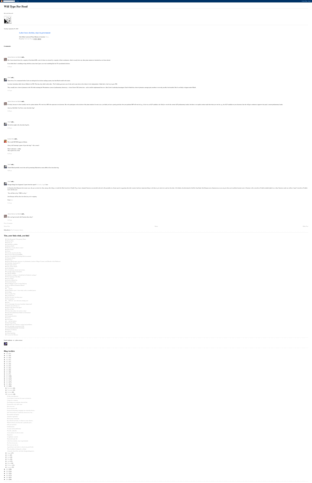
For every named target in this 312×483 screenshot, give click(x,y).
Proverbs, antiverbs (12, 430)
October (9, 392)
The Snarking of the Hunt (13, 277)
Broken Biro (10, 241)
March (9, 463)
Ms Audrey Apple (40, 184)
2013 (7, 380)
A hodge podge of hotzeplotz (14, 271)
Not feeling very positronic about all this (17, 402)
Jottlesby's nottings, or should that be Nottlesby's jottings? (21, 275)
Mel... (8, 287)
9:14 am (10, 203)
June (8, 457)
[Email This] (34, 39)
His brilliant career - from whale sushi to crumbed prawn (21, 290)
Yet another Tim (11, 294)
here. (12, 200)
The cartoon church (12, 266)
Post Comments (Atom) (17, 230)
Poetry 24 (9, 242)
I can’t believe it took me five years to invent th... (19, 398)
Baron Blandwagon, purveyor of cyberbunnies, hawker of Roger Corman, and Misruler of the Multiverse (34, 261)
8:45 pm (10, 128)
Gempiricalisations (12, 316)
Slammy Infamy (11, 258)
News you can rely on (12, 445)
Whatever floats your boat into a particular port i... (19, 422)
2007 (7, 473)
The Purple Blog (11, 323)
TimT (9, 77)
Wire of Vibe (10, 309)
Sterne (8, 251)
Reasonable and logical (13, 414)
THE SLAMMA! (11, 273)
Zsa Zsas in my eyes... (12, 443)
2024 (7, 357)
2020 (7, 366)
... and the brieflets (12, 321)
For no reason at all (12, 408)
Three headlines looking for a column (16, 449)
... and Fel (9, 288)
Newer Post (7, 226)
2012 (7, 382)
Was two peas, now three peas (14, 297)
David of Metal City (12, 280)
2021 (7, 364)
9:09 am (10, 170)
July (8, 455)
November (10, 390)
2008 (7, 471)
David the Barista (11, 282)
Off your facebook (11, 424)
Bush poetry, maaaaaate (13, 418)
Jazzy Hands (10, 278)
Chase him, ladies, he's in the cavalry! (16, 311)
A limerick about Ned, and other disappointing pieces (20, 451)
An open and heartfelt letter (14, 428)
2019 (7, 368)
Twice (47, 37)
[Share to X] (37, 39)
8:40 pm (10, 111)
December (10, 388)
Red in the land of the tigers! (14, 307)
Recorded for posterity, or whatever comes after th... (20, 420)
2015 (7, 376)
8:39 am (10, 153)
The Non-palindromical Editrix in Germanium (19, 312)
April (8, 461)
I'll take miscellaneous (12, 396)
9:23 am (10, 220)
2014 (7, 378)
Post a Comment (8, 223)
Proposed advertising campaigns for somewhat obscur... (21, 410)
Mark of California (12, 329)
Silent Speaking (11, 333)
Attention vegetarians (12, 416)
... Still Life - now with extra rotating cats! (17, 300)
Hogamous (10, 435)
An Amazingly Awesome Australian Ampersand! (19, 304)
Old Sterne (10, 314)
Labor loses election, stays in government (17, 441)
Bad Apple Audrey (12, 265)
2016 (7, 374)
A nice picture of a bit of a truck (15, 432)
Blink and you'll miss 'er (13, 306)
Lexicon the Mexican (12, 335)
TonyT (9, 317)
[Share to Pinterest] (40, 39)
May (8, 459)
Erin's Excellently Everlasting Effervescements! (19, 256)
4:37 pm (10, 90)
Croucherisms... (11, 295)
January (9, 467)
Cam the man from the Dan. (14, 253)
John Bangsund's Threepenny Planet (16, 239)
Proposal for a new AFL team (14, 404)
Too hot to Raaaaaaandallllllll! (15, 254)
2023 (7, 360)
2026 (7, 353)
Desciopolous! (10, 299)
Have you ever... (11, 406)
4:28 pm (10, 66)
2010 (7, 386)
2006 (7, 475)
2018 (7, 370)
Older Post (305, 226)
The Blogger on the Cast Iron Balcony (17, 283)
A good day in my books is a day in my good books (20, 447)
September (10, 394)
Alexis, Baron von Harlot (14, 57)
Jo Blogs (9, 292)
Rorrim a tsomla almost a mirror (15, 247)
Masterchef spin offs (12, 439)
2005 (7, 477)
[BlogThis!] (36, 39)
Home (156, 226)
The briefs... (10, 319)
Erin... (8, 302)
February (9, 465)
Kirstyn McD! (10, 246)
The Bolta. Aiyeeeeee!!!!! (13, 263)
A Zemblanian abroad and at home (16, 270)
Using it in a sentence (12, 400)
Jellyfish (9, 331)
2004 (7, 479)
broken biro (11, 139)
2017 (7, 372)
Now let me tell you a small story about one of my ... (20, 412)
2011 (7, 384)
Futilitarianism (10, 426)
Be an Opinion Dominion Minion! (16, 285)
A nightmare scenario (12, 437)
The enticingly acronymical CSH (15, 326)
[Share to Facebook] (39, 39)
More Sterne (10, 249)
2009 (7, 469)
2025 (7, 355)
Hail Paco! (10, 259)
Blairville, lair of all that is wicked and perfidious (19, 324)
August (9, 453)
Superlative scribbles (12, 244)
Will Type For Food (16, 6)
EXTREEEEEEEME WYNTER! (15, 328)
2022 (7, 362)
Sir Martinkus (10, 268)
